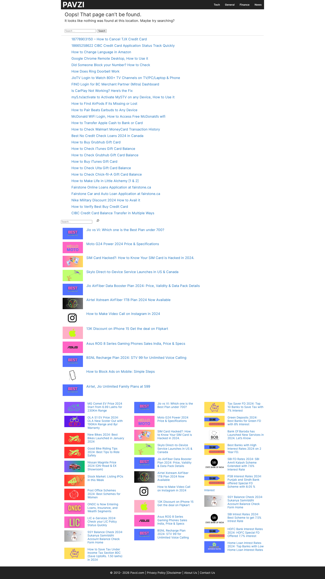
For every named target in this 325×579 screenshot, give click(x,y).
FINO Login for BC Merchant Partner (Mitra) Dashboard (115, 84)
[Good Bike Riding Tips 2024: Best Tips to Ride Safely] (74, 453)
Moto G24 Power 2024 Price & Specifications (122, 244)
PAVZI (73, 4)
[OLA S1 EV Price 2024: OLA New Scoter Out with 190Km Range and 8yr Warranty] (74, 422)
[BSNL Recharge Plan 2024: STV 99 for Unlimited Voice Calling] (73, 362)
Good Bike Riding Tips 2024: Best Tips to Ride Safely (104, 452)
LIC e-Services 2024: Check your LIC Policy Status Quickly (102, 521)
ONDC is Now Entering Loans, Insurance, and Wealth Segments (103, 508)
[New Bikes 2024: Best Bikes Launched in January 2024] (74, 439)
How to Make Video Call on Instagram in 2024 (123, 314)
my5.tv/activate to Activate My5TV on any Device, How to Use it (123, 97)
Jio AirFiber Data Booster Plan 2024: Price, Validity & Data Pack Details (143, 286)
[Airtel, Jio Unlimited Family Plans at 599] (73, 390)
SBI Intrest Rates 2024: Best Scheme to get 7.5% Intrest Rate (244, 518)
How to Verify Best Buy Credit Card (99, 207)
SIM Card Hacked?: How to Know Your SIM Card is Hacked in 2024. (140, 258)
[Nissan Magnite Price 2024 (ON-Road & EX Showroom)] (74, 467)
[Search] (97, 221)
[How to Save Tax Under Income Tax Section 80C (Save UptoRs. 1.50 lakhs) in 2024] (74, 554)
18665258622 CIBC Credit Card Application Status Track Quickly (123, 46)
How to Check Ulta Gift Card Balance (101, 168)
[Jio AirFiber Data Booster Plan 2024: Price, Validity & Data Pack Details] (73, 290)
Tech (217, 4)
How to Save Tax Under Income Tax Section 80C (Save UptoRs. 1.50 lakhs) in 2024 (105, 554)
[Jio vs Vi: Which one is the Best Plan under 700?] (73, 234)
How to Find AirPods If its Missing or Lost (104, 104)
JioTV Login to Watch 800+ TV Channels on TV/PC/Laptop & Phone (125, 78)
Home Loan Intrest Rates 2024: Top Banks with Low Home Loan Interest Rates (246, 546)
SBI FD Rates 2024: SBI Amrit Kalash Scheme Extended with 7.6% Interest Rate (243, 464)
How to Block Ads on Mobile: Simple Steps (120, 372)
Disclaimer (174, 572)
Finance (245, 4)
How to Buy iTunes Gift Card (94, 161)
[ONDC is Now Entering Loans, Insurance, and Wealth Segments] (74, 509)
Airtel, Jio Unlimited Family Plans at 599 (118, 386)
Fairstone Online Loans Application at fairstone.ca (111, 187)
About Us (190, 572)
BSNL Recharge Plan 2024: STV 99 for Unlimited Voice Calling (136, 358)
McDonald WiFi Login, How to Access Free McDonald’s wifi (118, 116)
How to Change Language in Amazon (101, 52)
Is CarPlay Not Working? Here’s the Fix (102, 91)
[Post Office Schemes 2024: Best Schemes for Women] (74, 495)
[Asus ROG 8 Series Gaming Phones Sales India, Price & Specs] (73, 348)
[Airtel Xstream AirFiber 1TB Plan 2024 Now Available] (73, 304)
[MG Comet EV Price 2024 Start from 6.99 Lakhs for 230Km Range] (74, 408)
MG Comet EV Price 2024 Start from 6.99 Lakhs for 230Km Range (105, 407)
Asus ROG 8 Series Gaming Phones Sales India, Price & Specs (135, 344)
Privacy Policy (156, 572)
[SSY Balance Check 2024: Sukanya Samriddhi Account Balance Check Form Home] (74, 536)
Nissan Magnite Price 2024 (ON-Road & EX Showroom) (102, 466)
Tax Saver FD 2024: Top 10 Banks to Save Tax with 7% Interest (245, 407)
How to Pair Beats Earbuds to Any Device (104, 110)
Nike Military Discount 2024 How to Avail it (105, 200)
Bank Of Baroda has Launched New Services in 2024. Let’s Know (246, 435)
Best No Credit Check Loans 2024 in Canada (107, 136)
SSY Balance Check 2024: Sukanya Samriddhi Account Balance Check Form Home (105, 537)
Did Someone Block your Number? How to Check (110, 65)
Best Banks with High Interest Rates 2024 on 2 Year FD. (244, 448)
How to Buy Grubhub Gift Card (96, 142)
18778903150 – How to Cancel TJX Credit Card (109, 39)
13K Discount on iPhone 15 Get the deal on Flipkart (127, 329)
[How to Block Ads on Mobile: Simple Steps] (73, 376)
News (258, 4)
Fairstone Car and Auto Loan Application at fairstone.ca (115, 194)
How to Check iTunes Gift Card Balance (103, 149)
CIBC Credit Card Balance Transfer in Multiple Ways (112, 213)
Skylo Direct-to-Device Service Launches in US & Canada (132, 272)
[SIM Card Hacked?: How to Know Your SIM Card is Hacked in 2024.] (73, 262)
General (230, 4)
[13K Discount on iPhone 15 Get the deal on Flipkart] (73, 333)
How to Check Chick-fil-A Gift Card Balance (106, 174)
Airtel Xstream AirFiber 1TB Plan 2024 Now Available (128, 300)
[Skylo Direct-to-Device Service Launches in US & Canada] (73, 276)
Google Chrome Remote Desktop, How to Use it (109, 58)
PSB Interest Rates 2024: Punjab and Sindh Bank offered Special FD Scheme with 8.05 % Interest (233, 483)
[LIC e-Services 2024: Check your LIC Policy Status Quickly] (74, 522)
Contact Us (207, 572)
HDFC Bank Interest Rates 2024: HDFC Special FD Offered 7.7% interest (245, 532)
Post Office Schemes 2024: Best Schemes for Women (104, 494)
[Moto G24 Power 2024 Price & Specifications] (73, 248)
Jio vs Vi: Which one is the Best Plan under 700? (125, 230)
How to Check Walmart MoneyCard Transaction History (115, 129)
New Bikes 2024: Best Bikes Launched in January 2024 (106, 438)
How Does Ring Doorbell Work (95, 71)
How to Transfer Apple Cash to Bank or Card (107, 123)
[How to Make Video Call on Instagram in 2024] (73, 318)
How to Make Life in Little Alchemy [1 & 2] (105, 181)
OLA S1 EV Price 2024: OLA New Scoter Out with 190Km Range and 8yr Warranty (105, 423)
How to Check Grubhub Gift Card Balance (104, 155)
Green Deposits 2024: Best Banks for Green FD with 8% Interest (244, 421)
